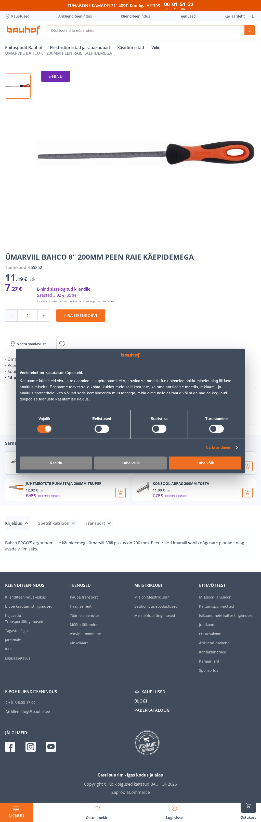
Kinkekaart (79, 642)
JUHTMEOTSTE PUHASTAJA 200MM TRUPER (63, 483)
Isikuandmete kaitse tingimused (226, 615)
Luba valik (131, 463)
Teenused (187, 16)
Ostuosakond (210, 633)
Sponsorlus (208, 670)
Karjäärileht (235, 16)
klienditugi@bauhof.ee (30, 711)
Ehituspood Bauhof (24, 47)
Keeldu (56, 463)
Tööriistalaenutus (85, 615)
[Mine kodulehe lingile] (23, 30)
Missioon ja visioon (215, 597)
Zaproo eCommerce (130, 792)
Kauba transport (84, 597)
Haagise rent (81, 606)
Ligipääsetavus (17, 658)
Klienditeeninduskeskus (25, 597)
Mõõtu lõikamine (84, 624)
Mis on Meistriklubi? (151, 597)
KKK (8, 649)
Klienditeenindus (135, 16)
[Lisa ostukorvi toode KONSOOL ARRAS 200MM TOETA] (247, 493)
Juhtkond (206, 624)
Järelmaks (13, 639)
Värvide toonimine (85, 633)
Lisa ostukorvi (80, 315)
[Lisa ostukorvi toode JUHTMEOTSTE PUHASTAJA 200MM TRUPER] (120, 493)
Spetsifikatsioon (53, 523)
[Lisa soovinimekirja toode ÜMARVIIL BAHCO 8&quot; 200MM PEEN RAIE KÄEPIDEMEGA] (62, 344)
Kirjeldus (13, 523)
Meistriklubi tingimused (154, 615)
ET (254, 16)
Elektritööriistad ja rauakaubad (80, 47)
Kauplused (20, 16)
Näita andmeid (218, 447)
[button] (18, 86)
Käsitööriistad (131, 47)
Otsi (249, 30)
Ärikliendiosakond (214, 642)
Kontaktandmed (212, 652)
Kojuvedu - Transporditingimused (24, 618)
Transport (95, 523)
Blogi (140, 701)
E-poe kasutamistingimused (29, 606)
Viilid (156, 47)
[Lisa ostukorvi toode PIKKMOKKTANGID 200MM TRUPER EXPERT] (247, 466)
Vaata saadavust (31, 343)
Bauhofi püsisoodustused (156, 606)
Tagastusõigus (17, 630)
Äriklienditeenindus (75, 16)
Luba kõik (205, 463)
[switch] (102, 429)
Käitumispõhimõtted (216, 606)
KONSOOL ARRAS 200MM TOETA (181, 483)
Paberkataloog (152, 710)
